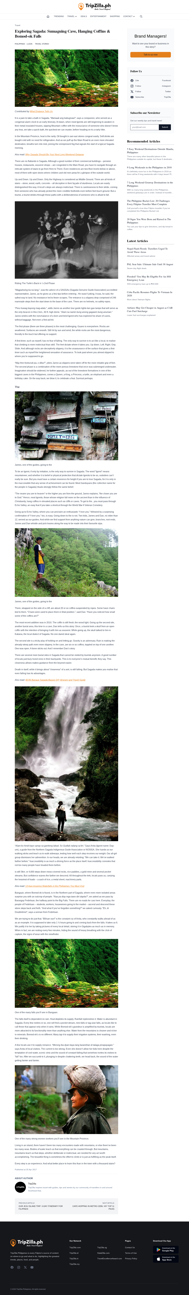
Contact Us (130, 1247)
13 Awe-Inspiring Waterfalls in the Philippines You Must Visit (54, 886)
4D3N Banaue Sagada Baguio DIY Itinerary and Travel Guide (55, 680)
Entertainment (98, 16)
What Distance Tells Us (41, 111)
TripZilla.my (74, 1264)
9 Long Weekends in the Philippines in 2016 (149, 167)
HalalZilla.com (103, 1253)
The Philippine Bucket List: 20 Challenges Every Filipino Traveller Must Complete (148, 202)
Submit (165, 127)
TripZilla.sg (102, 1247)
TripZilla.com (75, 1247)
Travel (71, 16)
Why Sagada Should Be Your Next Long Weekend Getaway (54, 154)
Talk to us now (151, 54)
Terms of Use (131, 1253)
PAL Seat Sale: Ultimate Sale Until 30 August (150, 264)
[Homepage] (48, 16)
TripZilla (32, 1184)
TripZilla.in (73, 1258)
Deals (84, 16)
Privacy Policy (131, 1258)
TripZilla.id (73, 1253)
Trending (59, 16)
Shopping (115, 16)
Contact (128, 16)
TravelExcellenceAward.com (109, 1258)
